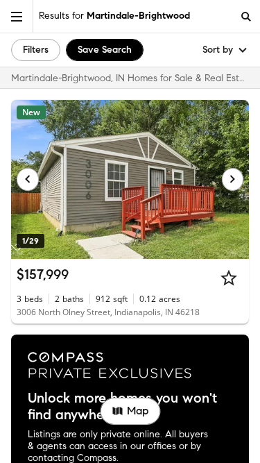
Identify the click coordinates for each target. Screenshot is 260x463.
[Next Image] (233, 179)
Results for (114, 16)
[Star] (228, 277)
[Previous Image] (28, 179)
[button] (16, 16)
